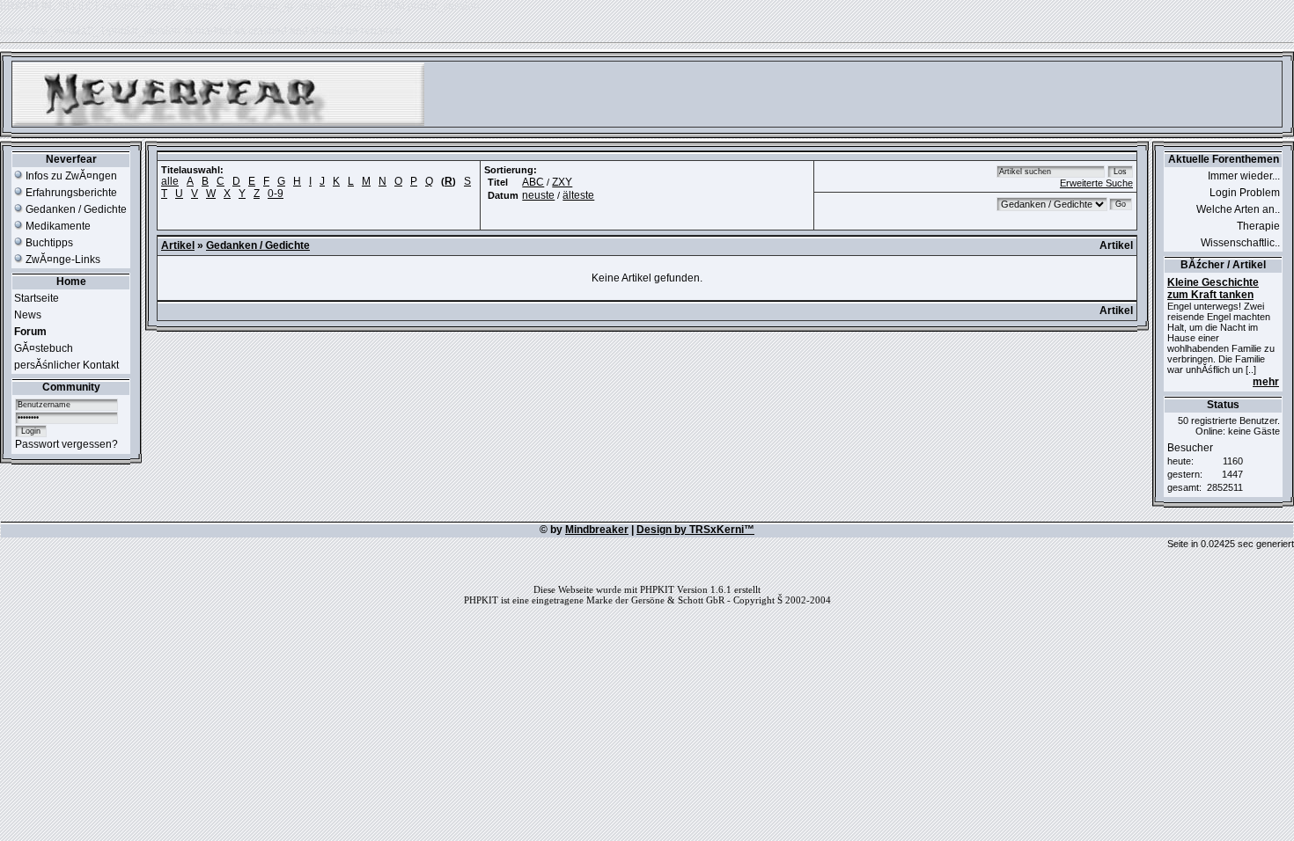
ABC (533, 182)
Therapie (1258, 226)
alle (170, 181)
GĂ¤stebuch (43, 348)
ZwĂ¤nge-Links (61, 259)
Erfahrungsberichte (70, 192)
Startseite (36, 298)
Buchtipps (48, 243)
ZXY (562, 182)
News (27, 315)
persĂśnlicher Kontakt (66, 365)
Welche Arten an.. (1238, 209)
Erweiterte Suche (1096, 183)
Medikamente (57, 226)
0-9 (275, 193)
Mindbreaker (597, 529)
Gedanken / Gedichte (75, 209)
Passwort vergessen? (66, 444)
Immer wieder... (1244, 176)
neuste (538, 195)
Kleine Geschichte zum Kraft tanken (1213, 288)
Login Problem (1244, 192)
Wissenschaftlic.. (1240, 243)
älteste (578, 195)
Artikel (178, 245)
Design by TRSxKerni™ (695, 529)
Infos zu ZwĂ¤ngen (70, 176)
